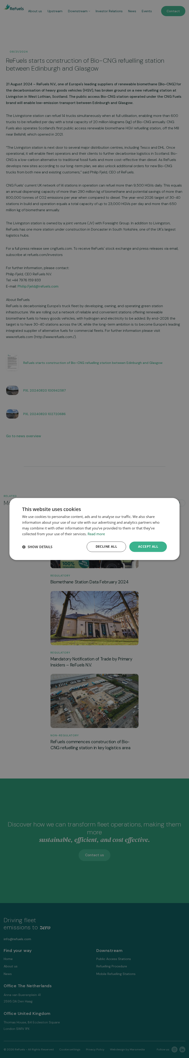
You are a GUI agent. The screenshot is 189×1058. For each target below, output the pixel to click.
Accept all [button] (148, 546)
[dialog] (94, 529)
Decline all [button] (106, 546)
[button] (37, 546)
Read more (96, 534)
